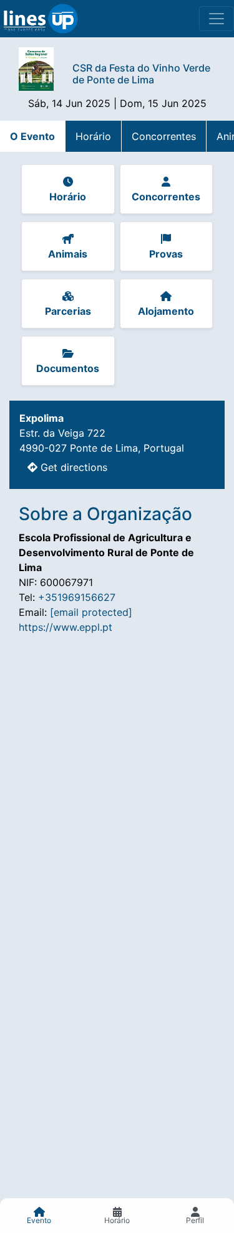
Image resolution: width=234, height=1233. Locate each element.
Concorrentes (164, 136)
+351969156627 (76, 597)
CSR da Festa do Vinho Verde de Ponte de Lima (141, 74)
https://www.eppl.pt (65, 627)
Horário (93, 136)
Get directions (72, 467)
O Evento (32, 136)
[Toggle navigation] (216, 18)
